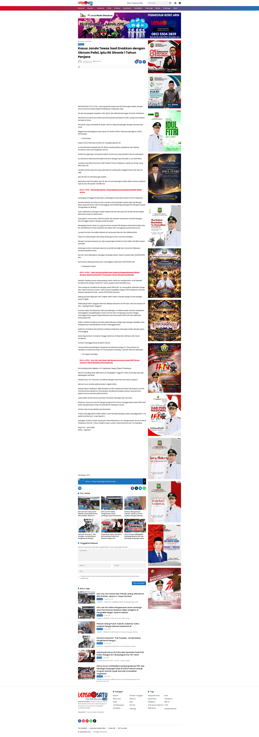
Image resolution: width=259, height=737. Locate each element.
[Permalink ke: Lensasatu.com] (80, 62)
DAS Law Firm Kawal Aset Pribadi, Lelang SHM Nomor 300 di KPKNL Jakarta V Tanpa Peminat (88, 514)
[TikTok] (94, 721)
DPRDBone (151, 702)
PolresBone (168, 699)
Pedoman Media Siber (98, 728)
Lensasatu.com (87, 61)
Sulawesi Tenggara (136, 696)
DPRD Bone (152, 708)
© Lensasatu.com (84, 732)
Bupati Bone (152, 699)
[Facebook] (132, 488)
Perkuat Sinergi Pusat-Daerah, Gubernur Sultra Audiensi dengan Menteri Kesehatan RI (133, 514)
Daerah (105, 530)
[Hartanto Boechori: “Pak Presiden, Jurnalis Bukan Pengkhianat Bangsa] (89, 525)
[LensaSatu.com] (85, 3)
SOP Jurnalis (122, 728)
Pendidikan (117, 708)
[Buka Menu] (180, 3)
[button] (170, 3)
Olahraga (133, 709)
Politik (115, 702)
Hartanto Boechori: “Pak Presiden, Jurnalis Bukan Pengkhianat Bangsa (87, 536)
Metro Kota (117, 699)
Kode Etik (111, 728)
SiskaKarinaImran (170, 709)
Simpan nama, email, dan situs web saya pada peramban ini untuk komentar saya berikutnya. (110, 577)
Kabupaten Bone (154, 696)
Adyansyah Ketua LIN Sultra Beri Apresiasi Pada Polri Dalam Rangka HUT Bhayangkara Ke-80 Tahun (111, 536)
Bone (131, 702)
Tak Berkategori (118, 705)
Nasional (81, 44)
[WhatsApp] (144, 488)
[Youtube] (87, 721)
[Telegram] (140, 488)
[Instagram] (83, 721)
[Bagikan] (144, 62)
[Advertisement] (112, 453)
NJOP (166, 705)
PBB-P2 (167, 702)
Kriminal (132, 705)
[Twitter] (136, 488)
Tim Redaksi (82, 728)
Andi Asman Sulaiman (155, 705)
